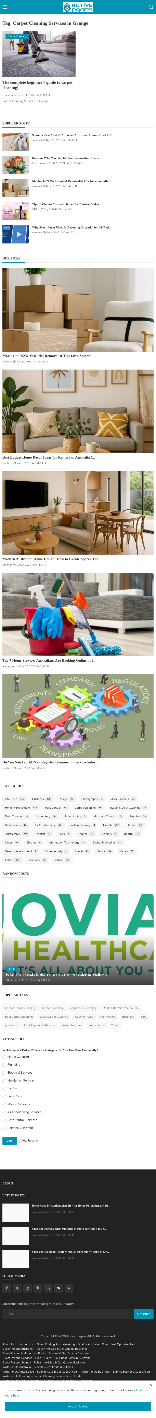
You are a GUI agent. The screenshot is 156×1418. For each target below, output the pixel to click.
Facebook (37, 860)
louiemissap (39, 163)
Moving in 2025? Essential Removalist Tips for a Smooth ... (71, 181)
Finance (85, 834)
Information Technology (67, 843)
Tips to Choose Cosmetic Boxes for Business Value (65, 204)
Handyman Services (21, 1080)
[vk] (58, 1288)
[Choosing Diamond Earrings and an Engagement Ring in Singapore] (15, 1259)
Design (66, 799)
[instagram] (27, 1288)
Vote (9, 1141)
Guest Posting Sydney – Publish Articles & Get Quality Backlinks (44, 1362)
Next (146, 934)
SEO (143, 1017)
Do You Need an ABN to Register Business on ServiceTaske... (50, 762)
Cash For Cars (84, 1017)
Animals (108, 834)
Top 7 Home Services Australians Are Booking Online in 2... (49, 660)
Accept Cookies (78, 1406)
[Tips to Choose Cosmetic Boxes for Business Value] (15, 211)
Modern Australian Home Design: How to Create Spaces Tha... (52, 559)
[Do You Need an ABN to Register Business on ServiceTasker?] (78, 716)
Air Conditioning (48, 825)
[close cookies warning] (150, 1385)
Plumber (138, 816)
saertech (37, 140)
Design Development (20, 851)
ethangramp (9, 95)
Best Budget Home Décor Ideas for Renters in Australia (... (48, 457)
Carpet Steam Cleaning (20, 1008)
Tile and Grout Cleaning (127, 808)
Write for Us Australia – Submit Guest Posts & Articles (37, 1367)
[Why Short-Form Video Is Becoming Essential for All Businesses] (15, 234)
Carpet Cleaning (88, 808)
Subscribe (144, 1314)
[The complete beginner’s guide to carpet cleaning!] (39, 54)
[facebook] (6, 1288)
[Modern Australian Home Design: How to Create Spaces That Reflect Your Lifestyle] (78, 513)
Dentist (134, 825)
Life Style (14, 799)
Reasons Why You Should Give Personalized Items (65, 158)
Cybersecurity (56, 851)
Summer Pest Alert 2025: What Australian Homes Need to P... (73, 135)
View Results (29, 1141)
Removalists (15, 825)
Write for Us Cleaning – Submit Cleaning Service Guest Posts (41, 1376)
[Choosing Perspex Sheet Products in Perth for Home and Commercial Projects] (15, 1236)
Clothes (33, 843)
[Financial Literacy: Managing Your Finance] (78, 934)
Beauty (131, 834)
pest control (96, 1025)
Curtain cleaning (82, 825)
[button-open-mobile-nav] (5, 7)
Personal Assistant (20, 1128)
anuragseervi (9, 666)
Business (41, 799)
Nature (104, 851)
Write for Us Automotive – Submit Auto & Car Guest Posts (40, 1372)
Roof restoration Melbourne (121, 1008)
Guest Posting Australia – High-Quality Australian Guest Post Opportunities (86, 1344)
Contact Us (25, 1344)
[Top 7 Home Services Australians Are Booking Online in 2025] (78, 614)
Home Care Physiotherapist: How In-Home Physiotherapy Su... (71, 1205)
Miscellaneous (122, 799)
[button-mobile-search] (151, 7)
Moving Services (18, 1104)
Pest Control (56, 808)
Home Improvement (21, 808)
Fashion (61, 860)
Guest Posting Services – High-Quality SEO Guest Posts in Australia (46, 1358)
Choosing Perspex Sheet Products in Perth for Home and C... (69, 1228)
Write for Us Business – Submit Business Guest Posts (116, 1372)
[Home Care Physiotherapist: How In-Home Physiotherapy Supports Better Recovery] (15, 1213)
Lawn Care (14, 1096)
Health (111, 825)
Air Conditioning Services (24, 1112)
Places (126, 851)
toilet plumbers (72, 1025)
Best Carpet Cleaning (19, 1017)
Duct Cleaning (16, 816)
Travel (81, 851)
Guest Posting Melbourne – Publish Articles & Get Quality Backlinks (46, 1353)
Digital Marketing (106, 843)
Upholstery (46, 816)
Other (12, 860)
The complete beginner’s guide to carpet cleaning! (37, 85)
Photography (91, 799)
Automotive (16, 834)
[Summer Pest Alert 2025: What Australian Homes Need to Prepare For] (15, 142)
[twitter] (17, 1288)
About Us (8, 1344)
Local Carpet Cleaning (54, 1017)
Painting (12, 1088)
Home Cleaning (18, 1057)
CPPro (35, 209)
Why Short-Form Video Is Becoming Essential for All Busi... (72, 227)
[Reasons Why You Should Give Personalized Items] (15, 165)
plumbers (11, 1025)
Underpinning (74, 816)
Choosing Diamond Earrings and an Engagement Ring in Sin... (71, 1251)
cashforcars (107, 1017)
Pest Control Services (22, 1120)
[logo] (78, 7)
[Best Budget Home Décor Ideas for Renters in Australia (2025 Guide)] (78, 411)
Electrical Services (19, 1073)
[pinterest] (38, 1288)
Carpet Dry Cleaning (83, 1008)
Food (64, 834)
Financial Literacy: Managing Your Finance (43, 975)
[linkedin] (48, 1288)
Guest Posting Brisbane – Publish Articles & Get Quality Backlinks (44, 1349)
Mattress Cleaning (107, 816)
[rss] (69, 1288)
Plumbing (13, 1065)
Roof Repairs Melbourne (39, 1025)
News (11, 843)
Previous (9, 934)
